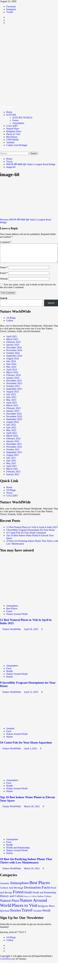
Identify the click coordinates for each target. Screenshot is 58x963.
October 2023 (13, 386)
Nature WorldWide (11, 629)
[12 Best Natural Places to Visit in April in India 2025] (23, 600)
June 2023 (11, 397)
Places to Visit (13, 134)
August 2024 (12, 358)
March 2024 (12, 372)
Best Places (11, 137)
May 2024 (11, 366)
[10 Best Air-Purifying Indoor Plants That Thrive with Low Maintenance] (23, 834)
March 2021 (12, 468)
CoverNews (6, 958)
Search (3, 298)
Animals (10, 142)
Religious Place (13, 131)
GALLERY (12, 126)
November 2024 (14, 350)
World (46, 910)
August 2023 (12, 391)
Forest (15, 120)
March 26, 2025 (32, 868)
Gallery (9, 320)
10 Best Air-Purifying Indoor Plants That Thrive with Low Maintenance (26, 860)
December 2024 (14, 347)
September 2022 (14, 419)
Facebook (11, 6)
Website (4, 278)
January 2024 (12, 377)
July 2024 (11, 361)
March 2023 (12, 405)
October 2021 (13, 449)
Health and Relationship (18, 847)
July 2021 (11, 457)
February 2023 (13, 408)
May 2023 (11, 400)
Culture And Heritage (16, 145)
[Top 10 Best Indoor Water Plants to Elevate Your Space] (23, 775)
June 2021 (11, 460)
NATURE (11, 115)
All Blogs (11, 317)
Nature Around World (17, 614)
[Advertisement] (29, 78)
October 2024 (13, 353)
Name (4, 267)
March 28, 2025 (32, 806)
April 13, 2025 (31, 692)
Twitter (9, 12)
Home (9, 112)
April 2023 (11, 402)
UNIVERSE (12, 139)
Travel (9, 493)
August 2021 (12, 455)
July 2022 (11, 424)
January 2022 (12, 441)
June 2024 (11, 364)
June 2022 (11, 427)
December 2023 (14, 380)
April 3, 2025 (31, 748)
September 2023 (14, 389)
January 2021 (12, 474)
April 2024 (11, 369)
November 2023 (14, 383)
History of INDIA (30, 896)
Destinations (32, 887)
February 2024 (13, 375)
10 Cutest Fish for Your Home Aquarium (26, 532)
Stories (9, 676)
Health (9, 671)
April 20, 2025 (31, 629)
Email (4, 273)
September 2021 (14, 452)
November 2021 (14, 446)
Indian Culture (44, 896)
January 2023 (12, 411)
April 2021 (11, 466)
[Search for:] (14, 153)
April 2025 (11, 336)
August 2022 (12, 422)
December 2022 (14, 413)
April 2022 (11, 433)
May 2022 (11, 430)
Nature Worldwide (28, 36)
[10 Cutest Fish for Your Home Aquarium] (23, 723)
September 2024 (14, 355)
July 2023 (11, 394)
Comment (5, 242)
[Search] (1, 150)
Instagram (11, 9)
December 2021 (14, 444)
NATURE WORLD (22, 117)
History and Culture (12, 896)
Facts (8, 668)
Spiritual (4, 910)
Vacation (37, 910)
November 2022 (14, 416)
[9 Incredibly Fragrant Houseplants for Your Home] (23, 660)
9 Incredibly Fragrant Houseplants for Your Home (30, 530)
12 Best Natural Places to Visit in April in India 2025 (32, 527)
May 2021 (11, 463)
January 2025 (12, 344)
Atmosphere (18, 123)
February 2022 (13, 438)
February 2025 (13, 342)
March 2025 (12, 339)
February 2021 (13, 471)
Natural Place (12, 128)
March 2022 (12, 435)
